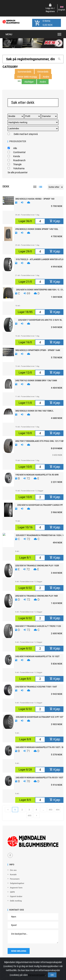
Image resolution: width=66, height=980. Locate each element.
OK (52, 975)
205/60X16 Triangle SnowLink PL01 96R (36, 596)
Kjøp (56, 221)
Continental (19, 152)
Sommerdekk (24, 71)
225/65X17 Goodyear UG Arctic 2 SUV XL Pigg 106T (40, 320)
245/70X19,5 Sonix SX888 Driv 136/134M (36, 380)
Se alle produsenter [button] (18, 172)
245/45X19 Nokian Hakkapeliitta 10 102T (37, 656)
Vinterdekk (42, 71)
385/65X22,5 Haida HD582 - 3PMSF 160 (34, 199)
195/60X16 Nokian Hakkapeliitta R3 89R (37, 474)
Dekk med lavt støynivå (26, 134)
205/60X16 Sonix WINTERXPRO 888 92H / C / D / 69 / (40, 289)
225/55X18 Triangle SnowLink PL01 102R (37, 565)
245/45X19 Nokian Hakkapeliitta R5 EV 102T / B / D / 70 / (40, 777)
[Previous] (7, 43)
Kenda (16, 156)
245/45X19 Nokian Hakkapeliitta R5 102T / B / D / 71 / (40, 747)
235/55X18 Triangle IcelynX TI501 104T (36, 686)
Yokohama (19, 168)
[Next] (59, 43)
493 (50, 809)
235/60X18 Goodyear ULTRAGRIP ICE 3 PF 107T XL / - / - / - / (40, 717)
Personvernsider (36, 975)
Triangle (17, 164)
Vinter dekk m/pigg (27, 76)
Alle (15, 148)
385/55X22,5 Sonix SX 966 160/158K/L (34, 410)
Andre (46, 76)
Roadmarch (19, 160)
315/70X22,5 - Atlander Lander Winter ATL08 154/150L (40, 259)
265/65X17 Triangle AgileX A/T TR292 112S (38, 626)
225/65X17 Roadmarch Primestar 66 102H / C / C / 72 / (40, 535)
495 (29, 815)
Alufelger (29, 81)
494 (57, 809)
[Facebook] (10, 855)
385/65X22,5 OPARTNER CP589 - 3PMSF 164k (37, 350)
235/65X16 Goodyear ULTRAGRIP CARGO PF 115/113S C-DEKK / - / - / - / (40, 505)
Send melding (18, 951)
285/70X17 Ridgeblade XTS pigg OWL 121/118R (39, 441)
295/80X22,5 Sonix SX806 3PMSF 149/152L (36, 229)
